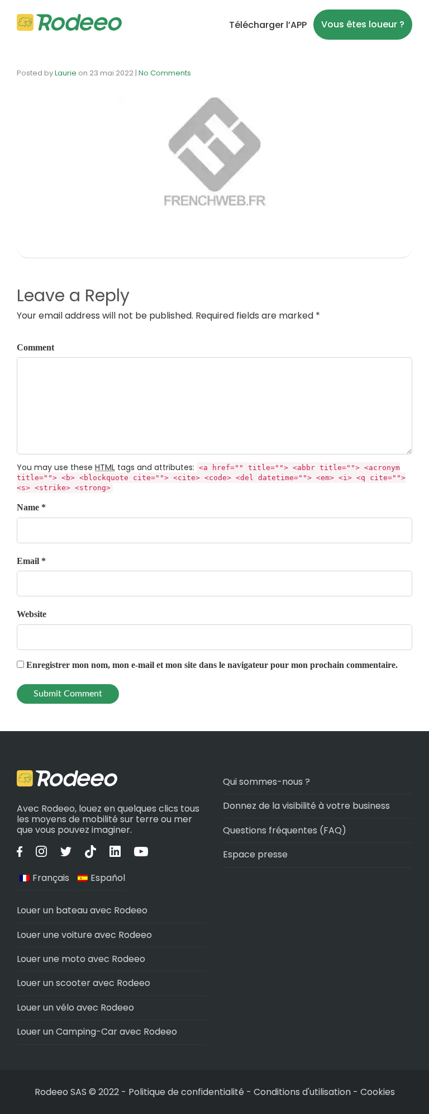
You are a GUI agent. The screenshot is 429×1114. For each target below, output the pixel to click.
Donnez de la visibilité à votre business (306, 805)
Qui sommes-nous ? (266, 781)
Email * (31, 561)
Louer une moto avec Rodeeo (81, 958)
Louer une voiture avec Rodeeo (84, 934)
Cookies (377, 1091)
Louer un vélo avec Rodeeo (75, 1007)
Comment (35, 347)
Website (31, 614)
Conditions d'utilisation (302, 1091)
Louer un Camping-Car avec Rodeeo (97, 1031)
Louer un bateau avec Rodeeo (82, 910)
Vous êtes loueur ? (362, 24)
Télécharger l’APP (268, 24)
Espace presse (255, 854)
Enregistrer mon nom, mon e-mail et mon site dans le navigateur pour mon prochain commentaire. (212, 665)
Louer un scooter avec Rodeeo (83, 982)
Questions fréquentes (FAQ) (284, 830)
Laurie (66, 73)
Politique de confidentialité (187, 1091)
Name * (31, 507)
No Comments (165, 73)
